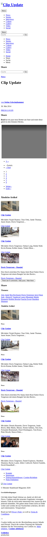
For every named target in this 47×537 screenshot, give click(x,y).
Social (8, 28)
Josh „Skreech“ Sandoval (10, 297)
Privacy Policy (17, 512)
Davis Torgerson (27, 295)
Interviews (10, 19)
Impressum (10, 475)
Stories (8, 17)
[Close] (2, 518)
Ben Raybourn (15, 295)
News (8, 15)
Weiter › (9, 186)
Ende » (8, 189)
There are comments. (18, 280)
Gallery (8, 24)
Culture (8, 21)
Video (8, 26)
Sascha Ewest (26, 299)
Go (26, 35)
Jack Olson (38, 295)
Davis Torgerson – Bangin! (12, 267)
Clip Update (6, 215)
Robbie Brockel (15, 299)
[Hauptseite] (12, 5)
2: (7, 161)
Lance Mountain (27, 297)
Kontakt (9, 473)
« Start (8, 168)
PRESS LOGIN (7, 110)
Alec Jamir (5, 295)
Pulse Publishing (12, 480)
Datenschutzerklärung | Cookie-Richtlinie (21, 477)
